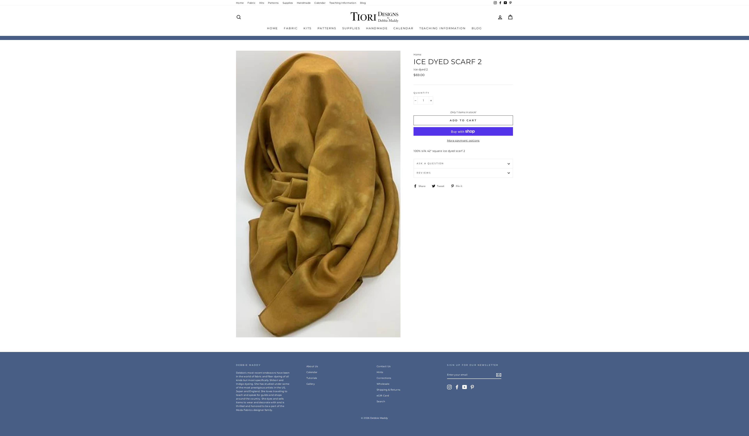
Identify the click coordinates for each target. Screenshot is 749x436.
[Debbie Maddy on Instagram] (449, 387)
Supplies (288, 2)
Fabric (251, 2)
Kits (261, 2)
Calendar (320, 2)
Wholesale (383, 383)
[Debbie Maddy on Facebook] (457, 387)
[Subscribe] (498, 374)
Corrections (384, 378)
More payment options (463, 140)
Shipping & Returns (388, 389)
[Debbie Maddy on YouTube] (464, 387)
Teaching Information (342, 2)
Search (381, 401)
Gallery (310, 383)
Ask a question (430, 163)
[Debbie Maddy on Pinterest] (472, 387)
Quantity (422, 93)
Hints (380, 372)
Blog (363, 2)
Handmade (304, 2)
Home (240, 2)
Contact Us (384, 366)
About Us (312, 366)
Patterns (273, 2)
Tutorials (311, 378)
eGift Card (383, 395)
